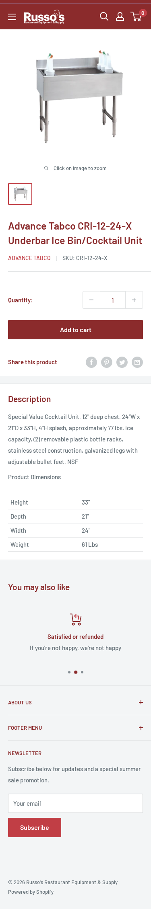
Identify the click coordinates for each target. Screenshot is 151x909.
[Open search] (104, 16)
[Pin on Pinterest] (106, 361)
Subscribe (34, 827)
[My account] (120, 16)
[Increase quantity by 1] (134, 299)
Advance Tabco (29, 257)
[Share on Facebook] (91, 361)
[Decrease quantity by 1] (91, 299)
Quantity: (20, 300)
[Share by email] (137, 361)
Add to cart (75, 329)
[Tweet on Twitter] (122, 361)
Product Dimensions (34, 476)
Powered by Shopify (31, 891)
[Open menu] (12, 17)
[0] (136, 16)
